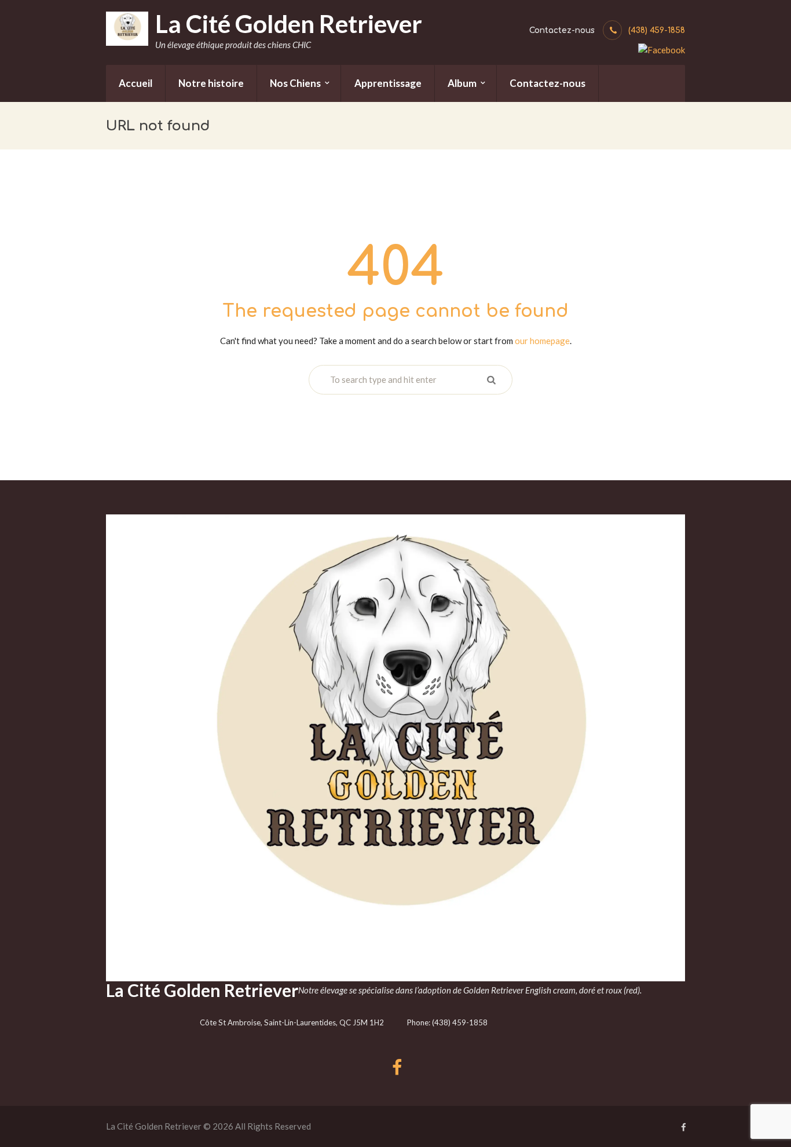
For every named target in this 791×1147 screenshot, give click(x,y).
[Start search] (490, 379)
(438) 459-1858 (656, 30)
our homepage (542, 340)
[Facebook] (661, 48)
